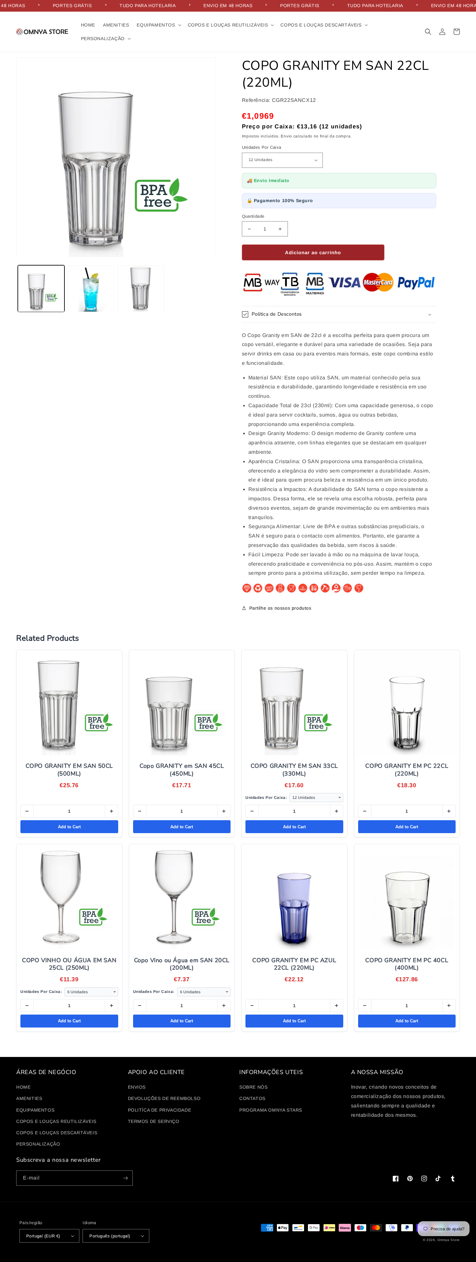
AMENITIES (29, 1098)
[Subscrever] (125, 1178)
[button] (158, 25)
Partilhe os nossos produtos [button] (280, 608)
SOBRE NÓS (253, 1087)
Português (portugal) (109, 1236)
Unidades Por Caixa (261, 147)
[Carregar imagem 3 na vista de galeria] (140, 289)
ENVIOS (137, 1087)
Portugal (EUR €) (43, 1236)
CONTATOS (252, 1098)
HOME (23, 1087)
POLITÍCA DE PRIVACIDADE (159, 1110)
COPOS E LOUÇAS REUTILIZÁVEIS (56, 1121)
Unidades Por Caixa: (266, 797)
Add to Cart (69, 826)
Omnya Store (448, 1240)
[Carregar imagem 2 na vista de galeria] (91, 289)
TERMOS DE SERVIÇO (153, 1121)
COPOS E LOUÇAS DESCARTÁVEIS (56, 1132)
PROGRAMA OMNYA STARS (270, 1110)
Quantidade (253, 216)
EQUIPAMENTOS (35, 1110)
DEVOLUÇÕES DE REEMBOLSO (164, 1098)
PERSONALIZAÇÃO (38, 1144)
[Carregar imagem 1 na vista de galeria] (41, 289)
